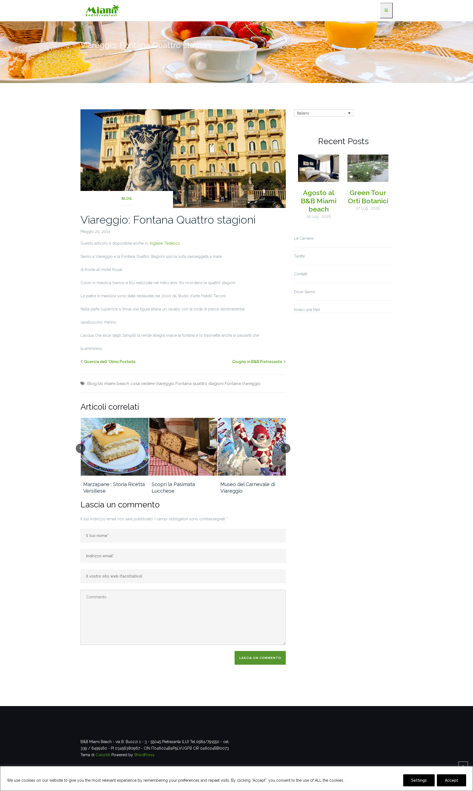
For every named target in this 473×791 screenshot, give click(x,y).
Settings (419, 780)
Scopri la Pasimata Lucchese (173, 487)
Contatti (300, 274)
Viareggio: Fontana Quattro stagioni (168, 219)
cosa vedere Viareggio (152, 383)
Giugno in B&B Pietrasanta (257, 361)
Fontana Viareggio (243, 383)
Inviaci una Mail (307, 309)
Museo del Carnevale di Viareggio (247, 487)
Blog (127, 199)
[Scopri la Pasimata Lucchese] (183, 447)
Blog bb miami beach (108, 383)
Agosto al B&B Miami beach (318, 201)
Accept (451, 780)
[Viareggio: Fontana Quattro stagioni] (183, 158)
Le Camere (303, 238)
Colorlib (103, 755)
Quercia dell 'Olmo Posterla (109, 361)
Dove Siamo (304, 292)
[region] (236, 778)
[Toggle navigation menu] (386, 10)
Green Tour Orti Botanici (368, 197)
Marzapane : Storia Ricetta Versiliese (114, 487)
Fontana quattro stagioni (199, 383)
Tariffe (299, 256)
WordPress (144, 755)
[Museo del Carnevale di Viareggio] (252, 447)
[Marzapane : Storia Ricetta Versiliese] (115, 447)
